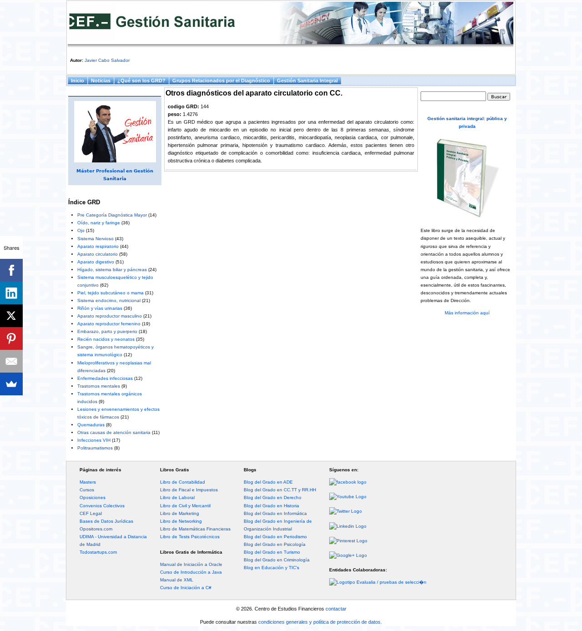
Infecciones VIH (93, 440)
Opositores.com (96, 528)
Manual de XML (176, 579)
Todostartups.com (98, 552)
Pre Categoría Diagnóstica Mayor (112, 214)
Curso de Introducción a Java (191, 572)
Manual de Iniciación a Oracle (191, 564)
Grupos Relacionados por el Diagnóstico (221, 80)
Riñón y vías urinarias (99, 308)
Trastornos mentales (98, 386)
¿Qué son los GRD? (141, 80)
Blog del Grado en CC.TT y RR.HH (280, 489)
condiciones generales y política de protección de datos (319, 622)
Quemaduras (91, 424)
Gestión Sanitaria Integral (307, 80)
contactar (336, 608)
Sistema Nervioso (95, 238)
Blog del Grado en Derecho (272, 497)
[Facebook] (11, 270)
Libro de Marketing (179, 513)
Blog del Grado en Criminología (277, 559)
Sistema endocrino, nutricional (108, 300)
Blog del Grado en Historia (271, 505)
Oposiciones (92, 497)
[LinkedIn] (11, 293)
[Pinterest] (11, 338)
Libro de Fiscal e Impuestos (189, 489)
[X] (11, 315)
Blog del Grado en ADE (268, 482)
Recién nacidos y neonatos (106, 339)
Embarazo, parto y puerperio (107, 331)
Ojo (81, 230)
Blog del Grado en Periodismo (275, 536)
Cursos (87, 489)
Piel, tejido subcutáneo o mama (110, 292)
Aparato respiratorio (98, 246)
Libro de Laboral (177, 497)
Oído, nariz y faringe (98, 222)
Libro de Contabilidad (182, 482)
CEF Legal (91, 513)
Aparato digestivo (95, 261)
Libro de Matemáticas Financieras (195, 528)
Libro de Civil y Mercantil (185, 505)
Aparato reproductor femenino (108, 323)
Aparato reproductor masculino (109, 315)
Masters (88, 482)
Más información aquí (467, 312)
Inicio (77, 80)
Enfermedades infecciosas (105, 378)
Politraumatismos (95, 447)
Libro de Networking (181, 521)
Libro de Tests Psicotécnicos (190, 536)
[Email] (11, 361)
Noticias (100, 80)
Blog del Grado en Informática (275, 513)
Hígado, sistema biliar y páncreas (112, 269)
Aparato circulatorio (97, 254)
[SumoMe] (11, 384)
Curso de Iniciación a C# (185, 587)
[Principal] (290, 24)
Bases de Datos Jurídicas (106, 521)
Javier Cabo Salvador (107, 60)
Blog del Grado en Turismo (272, 552)
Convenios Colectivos (102, 505)
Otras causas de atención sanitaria (114, 432)
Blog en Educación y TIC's (271, 567)
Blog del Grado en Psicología (275, 544)
